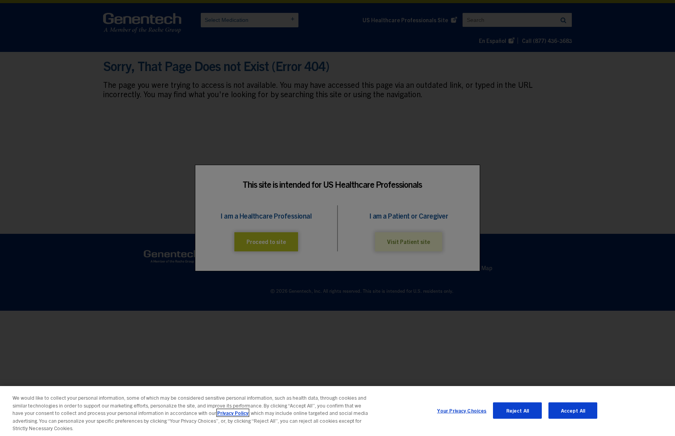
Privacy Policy (232, 412)
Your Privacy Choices (462, 410)
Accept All (573, 410)
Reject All (517, 410)
